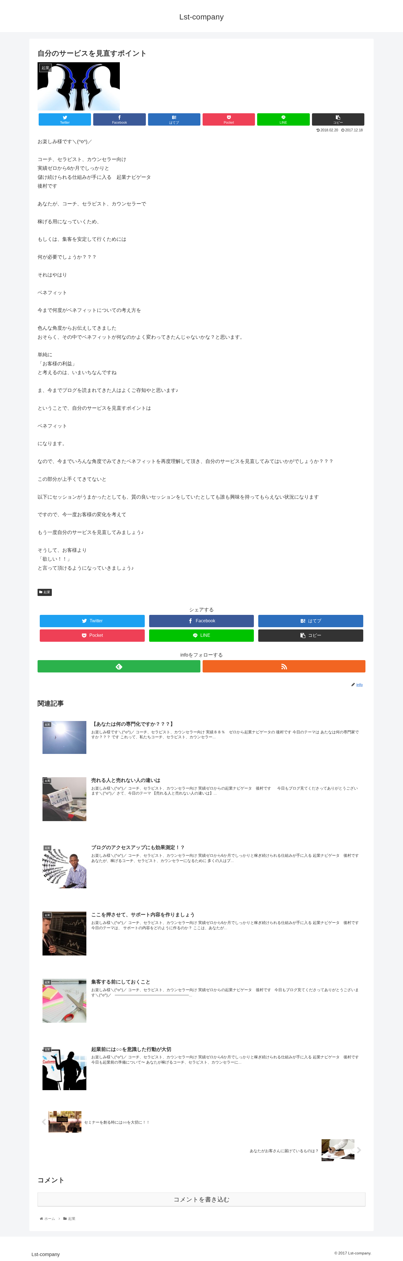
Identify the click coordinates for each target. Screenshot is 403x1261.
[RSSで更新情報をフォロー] (284, 666)
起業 (47, 592)
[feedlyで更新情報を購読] (119, 666)
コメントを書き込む (202, 1199)
